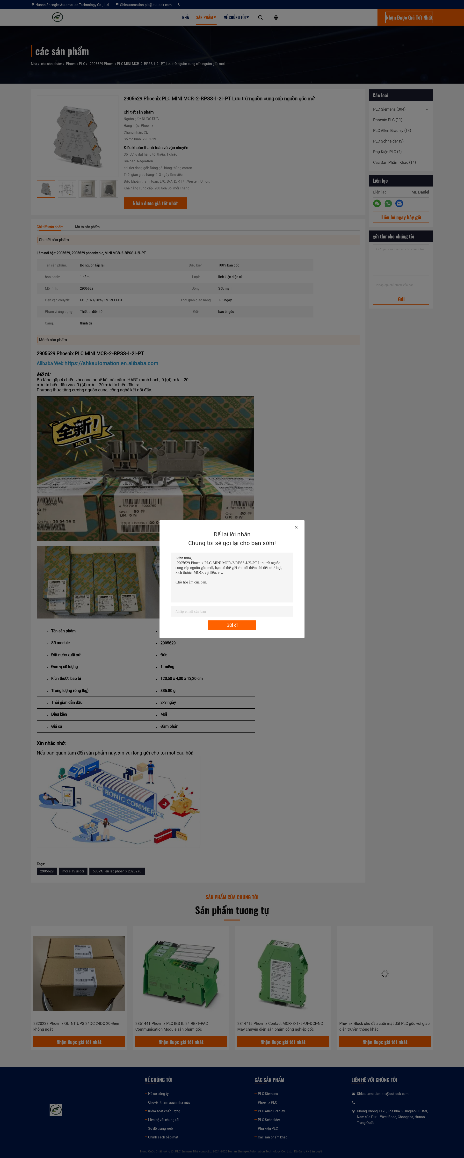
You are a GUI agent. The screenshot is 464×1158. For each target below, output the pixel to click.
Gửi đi (232, 624)
